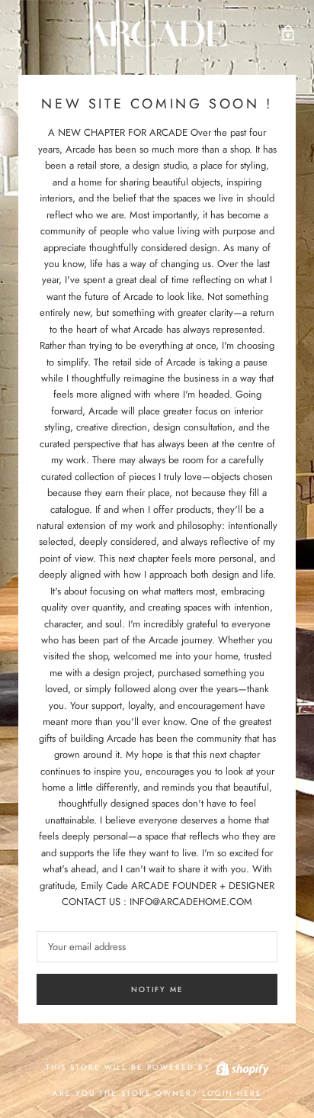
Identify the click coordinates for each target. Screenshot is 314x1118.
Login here (232, 1093)
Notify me (157, 989)
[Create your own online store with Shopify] (241, 1067)
